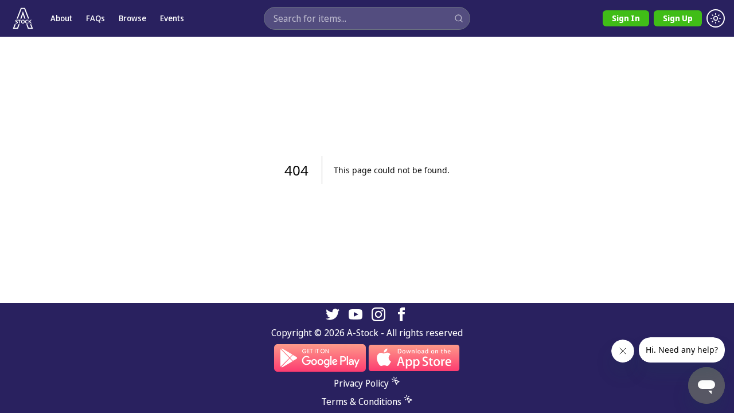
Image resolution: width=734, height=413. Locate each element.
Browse (132, 18)
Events (172, 18)
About (61, 18)
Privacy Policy (361, 383)
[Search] (459, 18)
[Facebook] (401, 314)
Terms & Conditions (361, 401)
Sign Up (678, 18)
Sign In (626, 18)
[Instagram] (378, 314)
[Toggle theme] (715, 18)
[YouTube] (355, 314)
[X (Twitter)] (332, 314)
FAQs (95, 18)
